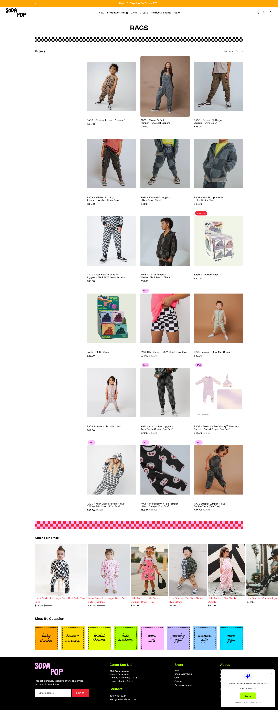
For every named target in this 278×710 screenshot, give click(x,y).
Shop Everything (183, 673)
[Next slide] (240, 3)
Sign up (80, 692)
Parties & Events (183, 685)
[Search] (258, 12)
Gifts (176, 677)
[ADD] (238, 419)
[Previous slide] (36, 3)
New (176, 670)
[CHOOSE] (131, 112)
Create (178, 681)
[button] (239, 51)
